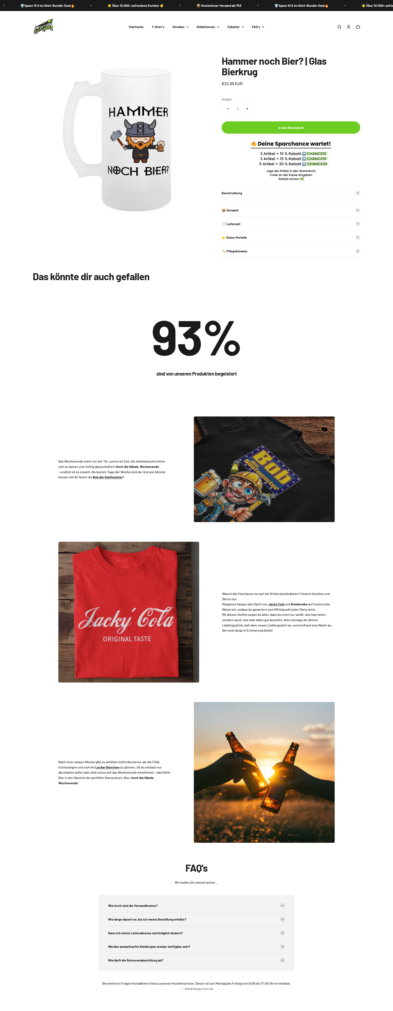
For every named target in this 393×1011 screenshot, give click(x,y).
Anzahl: (227, 99)
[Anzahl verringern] (228, 109)
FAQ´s (256, 26)
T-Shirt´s (158, 26)
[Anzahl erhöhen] (247, 109)
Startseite (136, 26)
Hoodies (178, 26)
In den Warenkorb (291, 128)
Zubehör (233, 26)
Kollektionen (206, 26)
